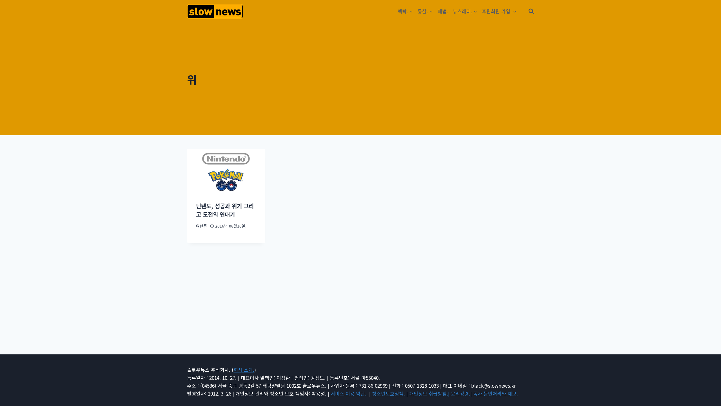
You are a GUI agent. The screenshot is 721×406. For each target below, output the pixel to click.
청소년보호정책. (389, 393)
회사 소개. (243, 369)
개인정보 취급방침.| (430, 393)
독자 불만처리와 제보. (495, 393)
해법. (443, 11)
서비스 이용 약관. (349, 393)
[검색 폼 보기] (531, 11)
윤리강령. (460, 393)
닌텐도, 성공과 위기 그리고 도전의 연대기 (225, 210)
